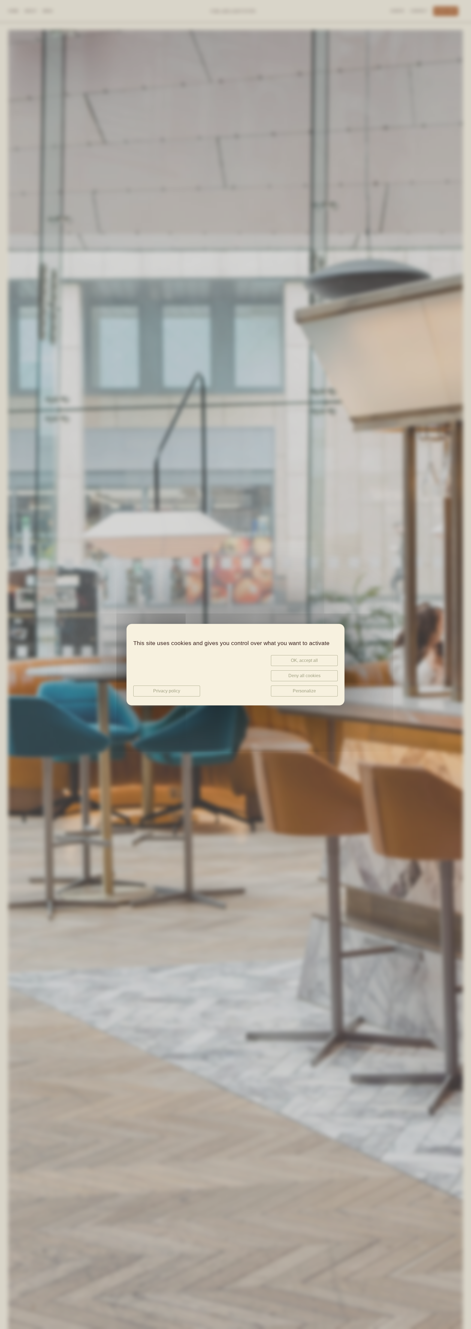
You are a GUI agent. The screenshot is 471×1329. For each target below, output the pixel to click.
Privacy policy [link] (166, 691)
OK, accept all (304, 660)
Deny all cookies (304, 675)
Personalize (304, 691)
